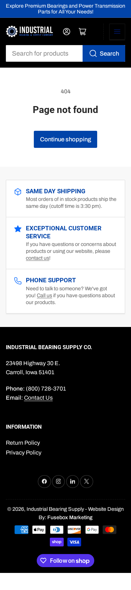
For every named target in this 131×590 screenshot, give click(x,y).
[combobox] (66, 53)
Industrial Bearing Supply (55, 509)
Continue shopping (65, 139)
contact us (37, 258)
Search (109, 53)
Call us (44, 295)
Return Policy (23, 443)
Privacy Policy (23, 452)
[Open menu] (117, 32)
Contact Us (38, 398)
